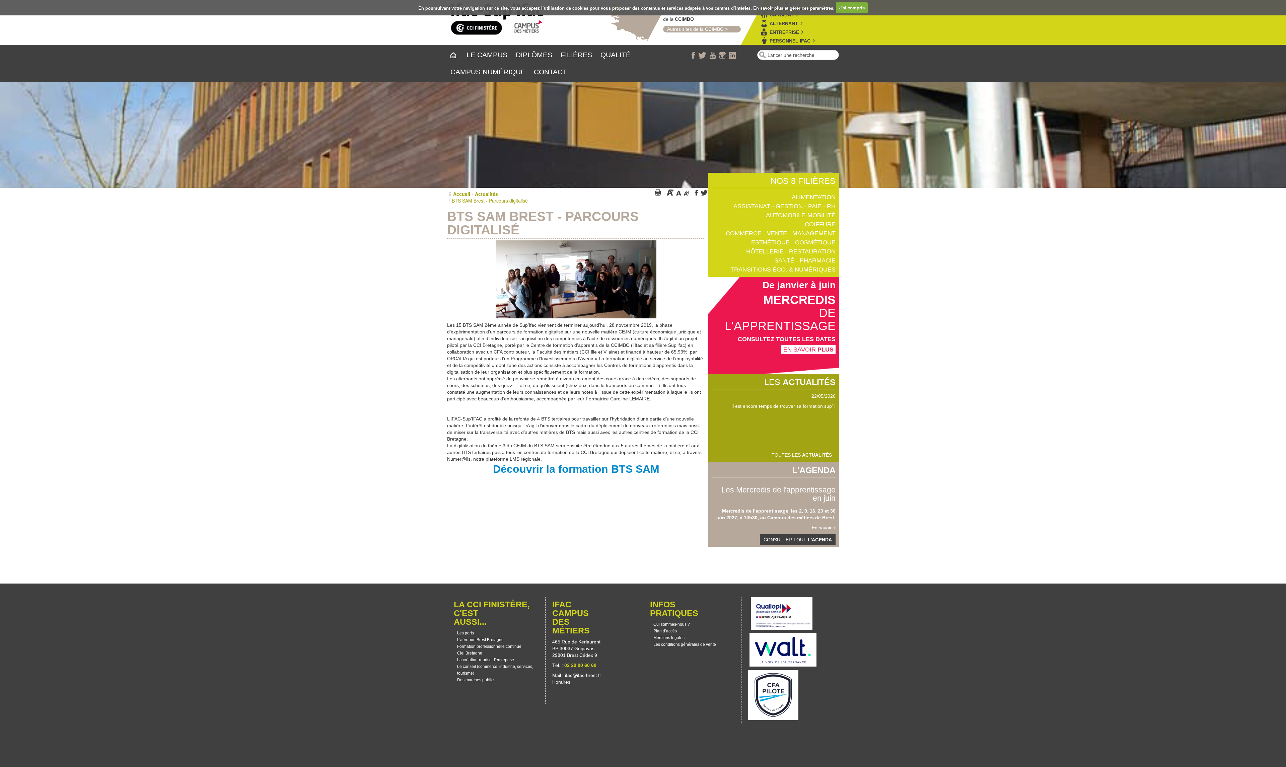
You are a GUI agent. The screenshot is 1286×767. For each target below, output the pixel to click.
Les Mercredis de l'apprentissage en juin (778, 494)
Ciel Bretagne (469, 653)
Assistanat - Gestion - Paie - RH (784, 206)
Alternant (784, 23)
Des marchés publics (476, 680)
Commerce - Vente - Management (781, 233)
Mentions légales (669, 637)
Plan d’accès (665, 631)
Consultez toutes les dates (787, 339)
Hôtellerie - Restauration (791, 251)
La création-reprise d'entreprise (485, 660)
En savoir (808, 349)
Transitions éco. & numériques (783, 269)
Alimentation (814, 197)
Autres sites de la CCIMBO (693, 29)
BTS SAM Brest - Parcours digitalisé (543, 223)
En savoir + (824, 527)
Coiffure (820, 224)
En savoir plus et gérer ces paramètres (793, 7)
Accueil (461, 193)
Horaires (562, 682)
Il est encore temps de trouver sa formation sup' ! (783, 406)
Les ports (465, 633)
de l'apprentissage (780, 319)
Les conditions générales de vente (684, 644)
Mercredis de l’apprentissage (755, 511)
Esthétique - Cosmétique (793, 242)
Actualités (486, 193)
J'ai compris (852, 7)
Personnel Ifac (790, 41)
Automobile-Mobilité (801, 215)
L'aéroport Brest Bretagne (480, 639)
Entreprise (784, 32)
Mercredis (799, 300)
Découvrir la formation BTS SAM (576, 469)
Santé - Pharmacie (805, 260)
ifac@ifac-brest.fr (583, 675)
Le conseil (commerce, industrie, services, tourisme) (495, 670)
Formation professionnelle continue (489, 646)
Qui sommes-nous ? (671, 624)
